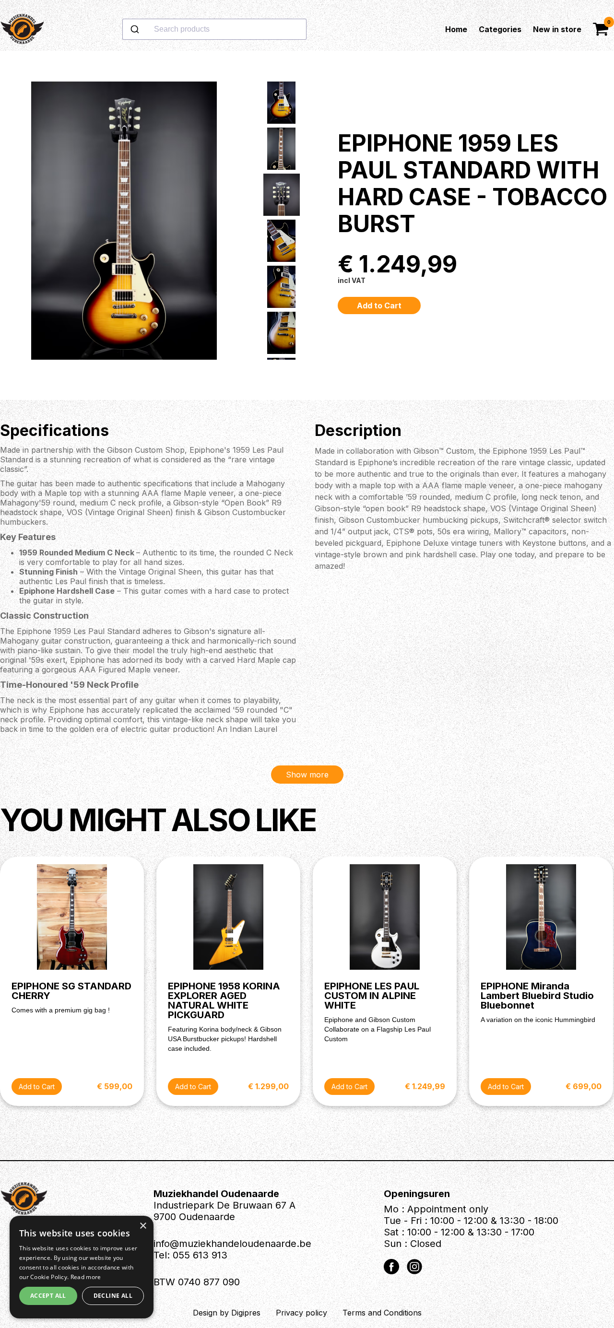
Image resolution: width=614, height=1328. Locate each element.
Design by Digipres (226, 1312)
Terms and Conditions (382, 1312)
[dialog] (82, 1267)
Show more (307, 774)
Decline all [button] (113, 1296)
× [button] (142, 1226)
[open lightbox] (124, 225)
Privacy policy (301, 1312)
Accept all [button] (48, 1296)
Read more (86, 1277)
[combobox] (245, 29)
